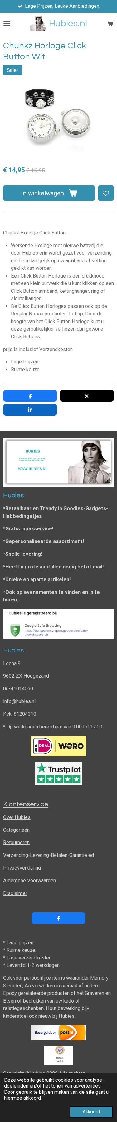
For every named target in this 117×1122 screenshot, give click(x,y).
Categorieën (16, 830)
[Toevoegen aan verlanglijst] (106, 193)
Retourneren (16, 842)
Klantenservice (25, 804)
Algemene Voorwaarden (29, 881)
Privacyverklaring (22, 868)
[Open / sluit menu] (7, 23)
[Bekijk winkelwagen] (110, 23)
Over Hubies (17, 817)
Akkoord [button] (91, 1112)
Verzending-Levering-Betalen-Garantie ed (48, 855)
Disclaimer (15, 893)
